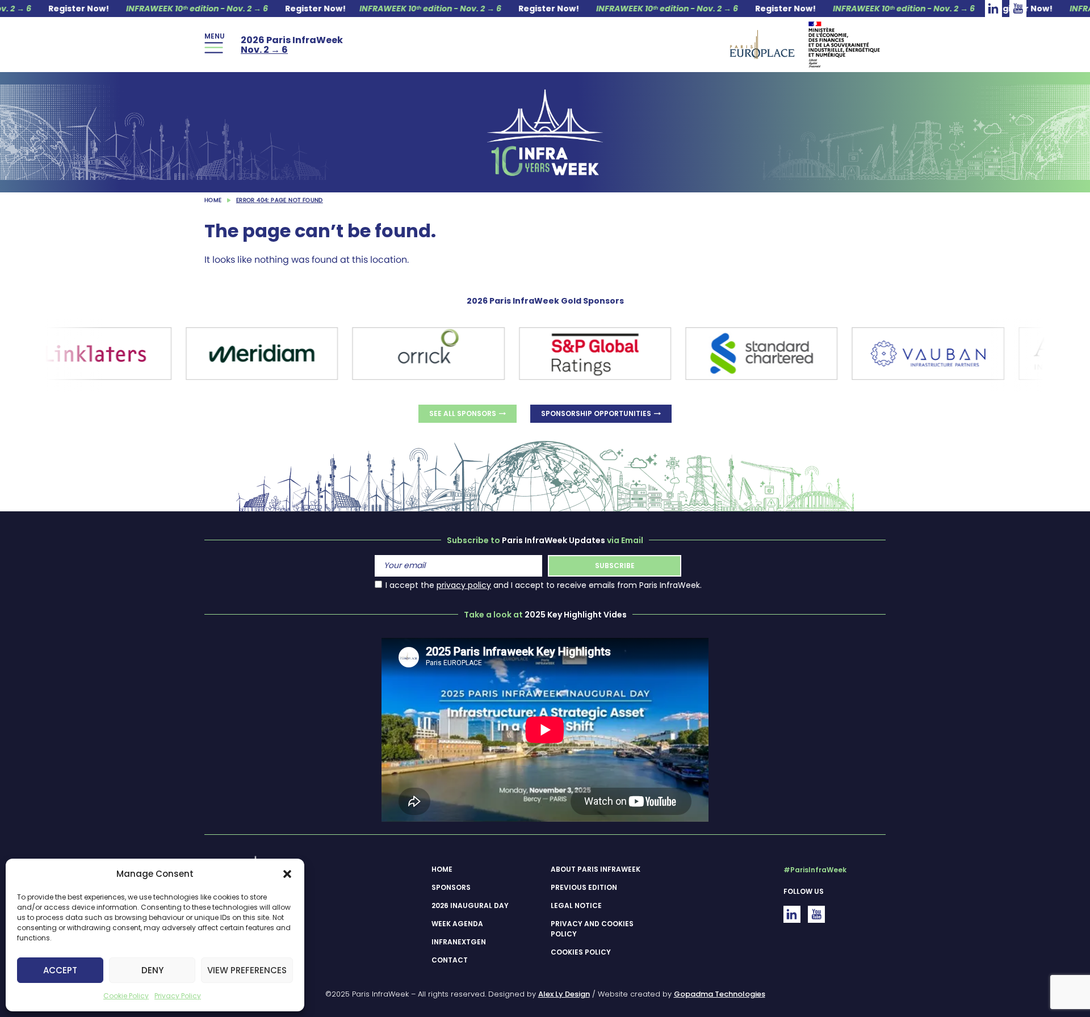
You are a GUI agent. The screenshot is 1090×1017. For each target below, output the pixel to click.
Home (213, 200)
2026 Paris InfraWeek (292, 44)
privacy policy (464, 585)
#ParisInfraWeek (814, 870)
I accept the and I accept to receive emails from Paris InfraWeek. (543, 585)
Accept (60, 970)
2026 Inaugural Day (470, 905)
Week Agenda (457, 923)
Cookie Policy (126, 996)
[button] (287, 874)
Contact (449, 960)
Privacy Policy (177, 996)
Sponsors (451, 887)
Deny (152, 970)
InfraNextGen (458, 942)
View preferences (247, 970)
